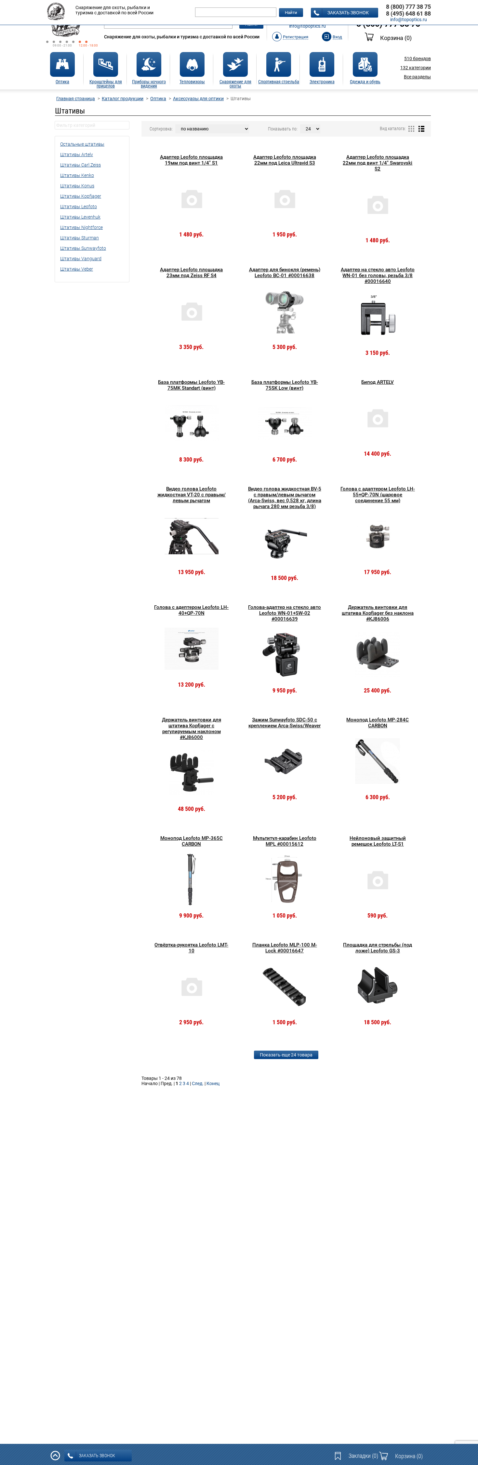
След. (198, 1083)
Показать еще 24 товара (286, 1054)
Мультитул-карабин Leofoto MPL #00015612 (284, 841)
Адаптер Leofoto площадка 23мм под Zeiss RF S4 (191, 272)
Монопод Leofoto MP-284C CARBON (377, 723)
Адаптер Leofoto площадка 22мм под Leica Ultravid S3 (284, 160)
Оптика (158, 98)
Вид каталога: (393, 128)
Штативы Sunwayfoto (83, 248)
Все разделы (417, 76)
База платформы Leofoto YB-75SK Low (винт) (284, 385)
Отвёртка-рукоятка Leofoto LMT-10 (191, 948)
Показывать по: (283, 128)
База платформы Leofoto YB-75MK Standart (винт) (191, 385)
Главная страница (75, 98)
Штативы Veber (76, 269)
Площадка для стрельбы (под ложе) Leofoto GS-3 (377, 948)
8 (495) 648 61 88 (408, 13)
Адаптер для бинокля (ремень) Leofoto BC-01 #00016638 (284, 272)
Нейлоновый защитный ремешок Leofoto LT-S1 (378, 841)
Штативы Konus (77, 185)
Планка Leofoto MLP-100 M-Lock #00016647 (284, 948)
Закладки (363, 1455)
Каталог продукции (122, 98)
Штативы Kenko (77, 175)
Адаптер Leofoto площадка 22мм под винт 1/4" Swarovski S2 (377, 163)
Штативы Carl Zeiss (80, 165)
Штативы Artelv (76, 154)
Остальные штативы (82, 144)
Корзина (396, 37)
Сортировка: (161, 128)
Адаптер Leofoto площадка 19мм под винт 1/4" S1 (191, 160)
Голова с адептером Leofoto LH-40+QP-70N (191, 610)
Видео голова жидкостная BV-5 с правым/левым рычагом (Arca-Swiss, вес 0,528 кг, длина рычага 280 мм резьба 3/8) (284, 497)
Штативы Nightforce (81, 227)
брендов (417, 58)
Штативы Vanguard (80, 258)
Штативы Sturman (79, 237)
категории (415, 67)
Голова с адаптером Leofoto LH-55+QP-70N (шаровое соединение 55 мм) (377, 495)
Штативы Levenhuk (80, 217)
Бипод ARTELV (377, 382)
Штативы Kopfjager (80, 196)
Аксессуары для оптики (198, 98)
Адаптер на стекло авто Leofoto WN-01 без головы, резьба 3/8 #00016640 (378, 275)
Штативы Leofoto (78, 206)
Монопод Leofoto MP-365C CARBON (191, 841)
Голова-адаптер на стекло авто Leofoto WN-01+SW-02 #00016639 (284, 613)
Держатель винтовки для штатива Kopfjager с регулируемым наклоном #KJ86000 (191, 728)
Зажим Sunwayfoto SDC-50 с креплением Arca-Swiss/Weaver (284, 723)
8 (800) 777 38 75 (408, 6)
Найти (291, 12)
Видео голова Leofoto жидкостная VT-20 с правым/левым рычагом (191, 495)
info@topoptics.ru (307, 26)
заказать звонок (348, 12)
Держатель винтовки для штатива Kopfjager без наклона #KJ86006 (378, 613)
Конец (212, 1083)
